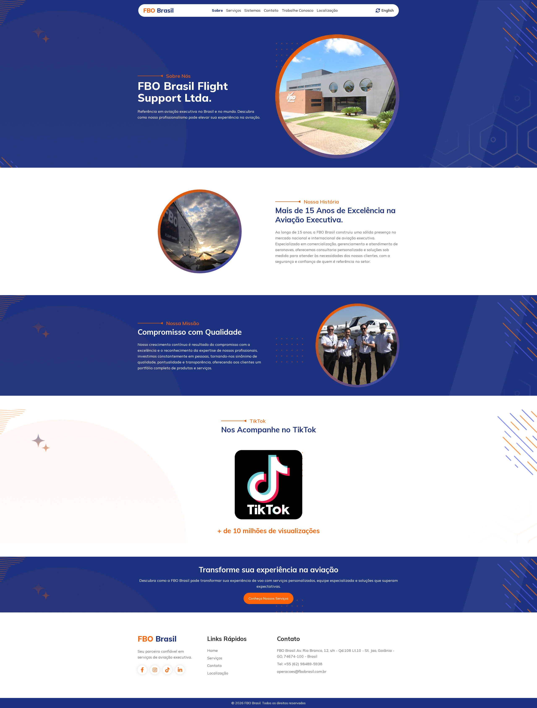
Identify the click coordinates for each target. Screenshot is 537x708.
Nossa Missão (182, 323)
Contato (271, 10)
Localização (327, 10)
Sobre (217, 10)
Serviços (233, 10)
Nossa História (321, 201)
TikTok (258, 421)
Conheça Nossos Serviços (268, 598)
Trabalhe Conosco (297, 10)
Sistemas (252, 10)
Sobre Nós (178, 76)
